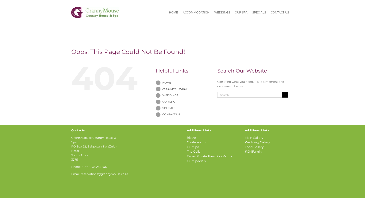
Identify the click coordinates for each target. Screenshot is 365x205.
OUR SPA (168, 101)
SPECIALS (168, 108)
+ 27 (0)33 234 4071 (95, 167)
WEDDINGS (170, 95)
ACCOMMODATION (175, 89)
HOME (166, 82)
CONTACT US (171, 114)
